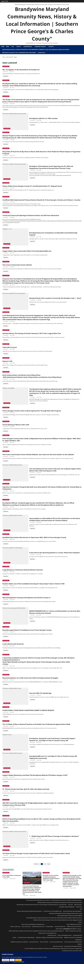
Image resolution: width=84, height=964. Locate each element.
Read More (6, 76)
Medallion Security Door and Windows (73, 937)
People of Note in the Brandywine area (47, 933)
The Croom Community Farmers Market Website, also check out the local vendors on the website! (38, 454)
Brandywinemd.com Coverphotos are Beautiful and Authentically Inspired (15, 237)
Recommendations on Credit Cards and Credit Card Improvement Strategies (30, 678)
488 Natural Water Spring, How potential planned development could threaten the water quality (59, 902)
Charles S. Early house (15, 926)
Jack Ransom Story (52, 935)
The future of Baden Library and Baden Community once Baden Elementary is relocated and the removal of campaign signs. (53, 948)
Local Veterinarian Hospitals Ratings (26, 937)
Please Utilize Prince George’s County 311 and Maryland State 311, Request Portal (32, 186)
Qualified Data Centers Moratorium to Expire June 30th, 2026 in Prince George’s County (34, 537)
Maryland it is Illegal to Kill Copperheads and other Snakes (19, 52)
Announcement (6, 66)
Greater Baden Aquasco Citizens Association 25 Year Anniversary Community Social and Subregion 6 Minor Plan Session (35, 49)
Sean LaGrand (5, 71)
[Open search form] (82, 49)
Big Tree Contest (78, 904)
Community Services (40, 46)
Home (2, 46)
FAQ (13, 46)
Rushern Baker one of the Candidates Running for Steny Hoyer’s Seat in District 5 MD (33, 584)
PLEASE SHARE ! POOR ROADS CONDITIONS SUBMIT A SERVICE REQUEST (28, 710)
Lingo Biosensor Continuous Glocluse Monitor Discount (22, 570)
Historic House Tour (26, 926)
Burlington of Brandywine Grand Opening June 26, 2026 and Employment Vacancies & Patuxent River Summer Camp (15, 172)
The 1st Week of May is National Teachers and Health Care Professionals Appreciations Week (36, 724)
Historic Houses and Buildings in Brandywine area (33, 924)
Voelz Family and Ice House (38, 926)
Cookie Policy (41, 52)
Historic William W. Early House (74, 924)
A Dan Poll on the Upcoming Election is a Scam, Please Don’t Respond (15, 555)
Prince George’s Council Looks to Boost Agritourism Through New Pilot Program (31, 411)
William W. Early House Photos (74, 926)
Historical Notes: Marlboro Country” (68, 928)
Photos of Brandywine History (65, 935)
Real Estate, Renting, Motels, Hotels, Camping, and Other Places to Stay (65, 913)
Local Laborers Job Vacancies (13, 644)
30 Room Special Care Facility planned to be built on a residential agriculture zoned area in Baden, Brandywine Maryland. (54, 900)
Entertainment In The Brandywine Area (53, 911)
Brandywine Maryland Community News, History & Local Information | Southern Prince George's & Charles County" (42, 24)
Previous (36, 864)
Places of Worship (44, 942)
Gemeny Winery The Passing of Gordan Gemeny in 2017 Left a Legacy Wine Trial (31, 333)
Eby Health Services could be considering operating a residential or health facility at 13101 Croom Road (51, 878)
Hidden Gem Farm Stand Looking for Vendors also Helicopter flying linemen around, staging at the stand (57, 920)
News (7, 46)
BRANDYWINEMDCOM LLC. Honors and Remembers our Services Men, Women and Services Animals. (15, 616)
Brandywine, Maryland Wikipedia (66, 907)
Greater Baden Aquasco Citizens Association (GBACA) (69, 915)
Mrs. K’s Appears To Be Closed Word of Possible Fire (21, 70)
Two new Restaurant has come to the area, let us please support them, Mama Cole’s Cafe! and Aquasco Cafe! (15, 472)
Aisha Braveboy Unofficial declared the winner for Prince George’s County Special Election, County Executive (42, 904)
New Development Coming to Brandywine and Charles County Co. (26, 598)
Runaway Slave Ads (77, 935)
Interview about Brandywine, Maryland (73, 946)
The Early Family (49, 926)
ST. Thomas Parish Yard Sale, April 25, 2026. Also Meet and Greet (25, 789)
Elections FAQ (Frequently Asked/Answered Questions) (29, 911)
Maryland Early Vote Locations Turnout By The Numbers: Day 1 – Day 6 (15, 301)
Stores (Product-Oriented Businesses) (73, 942)
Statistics (51, 46)
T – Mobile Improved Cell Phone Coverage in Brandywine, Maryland (15, 839)
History (18, 46)
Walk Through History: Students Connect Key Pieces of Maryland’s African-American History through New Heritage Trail (36, 931)
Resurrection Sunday (58, 946)
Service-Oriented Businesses (56, 942)
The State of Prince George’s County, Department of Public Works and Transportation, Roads (36, 853)
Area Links (70, 904)
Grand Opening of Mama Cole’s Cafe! (15, 425)
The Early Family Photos (60, 926)
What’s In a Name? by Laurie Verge (73, 931)
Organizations (28, 46)
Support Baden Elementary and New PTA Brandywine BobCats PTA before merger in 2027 (35, 775)
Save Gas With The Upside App (15, 696)
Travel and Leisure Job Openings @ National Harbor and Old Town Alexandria (30, 215)
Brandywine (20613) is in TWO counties (15, 121)
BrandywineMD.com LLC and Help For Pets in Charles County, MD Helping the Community (15, 761)
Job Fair (14, 937)
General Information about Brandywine (72, 911)
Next (49, 864)
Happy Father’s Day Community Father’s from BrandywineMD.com (26, 251)
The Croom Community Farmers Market (17, 265)
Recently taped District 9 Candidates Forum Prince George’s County (26, 630)
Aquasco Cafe (7, 361)
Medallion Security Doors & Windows (19, 942)
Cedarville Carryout (9, 347)
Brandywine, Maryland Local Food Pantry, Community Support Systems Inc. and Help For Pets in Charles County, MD (15, 742)
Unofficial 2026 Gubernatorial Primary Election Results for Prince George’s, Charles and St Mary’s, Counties (41, 200)
